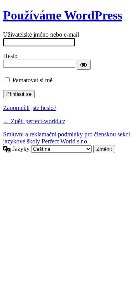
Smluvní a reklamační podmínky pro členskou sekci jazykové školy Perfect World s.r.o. (66, 138)
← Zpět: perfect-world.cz (34, 121)
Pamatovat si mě (32, 80)
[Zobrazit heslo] (84, 65)
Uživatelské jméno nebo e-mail (41, 34)
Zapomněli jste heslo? (29, 107)
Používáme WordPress (62, 15)
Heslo (10, 56)
